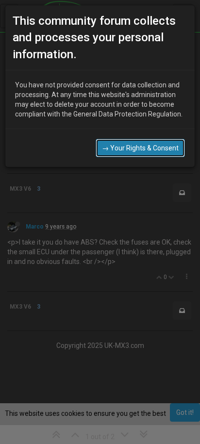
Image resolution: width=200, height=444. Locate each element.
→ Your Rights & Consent (140, 148)
